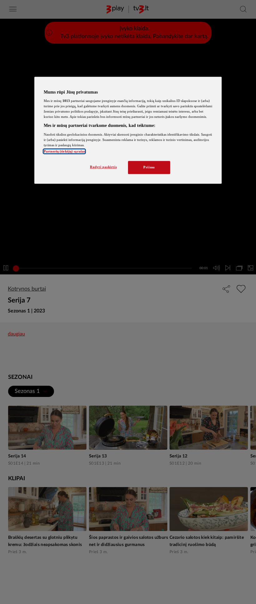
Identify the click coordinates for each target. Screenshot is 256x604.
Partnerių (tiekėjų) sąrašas (64, 151)
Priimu (149, 167)
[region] (128, 130)
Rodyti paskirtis (103, 167)
